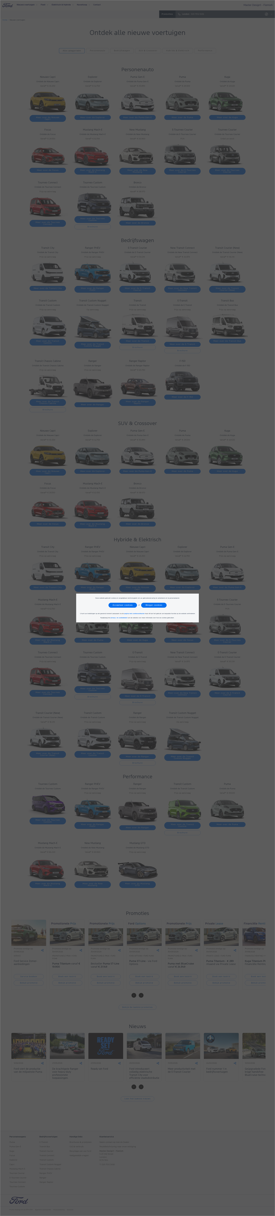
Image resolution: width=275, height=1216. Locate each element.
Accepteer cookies (122, 605)
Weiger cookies (154, 605)
